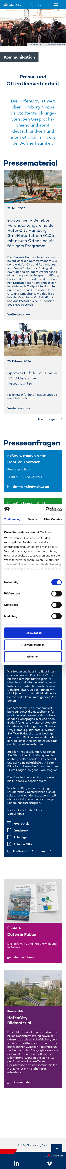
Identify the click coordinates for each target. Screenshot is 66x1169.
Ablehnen (33, 656)
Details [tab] (32, 519)
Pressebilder (22, 1082)
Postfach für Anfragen (29, 851)
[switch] (56, 593)
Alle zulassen (33, 632)
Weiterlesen (15, 314)
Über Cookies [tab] (53, 519)
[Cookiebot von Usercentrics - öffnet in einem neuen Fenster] (46, 509)
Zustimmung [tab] (12, 519)
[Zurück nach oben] (56, 1149)
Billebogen (21, 837)
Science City (23, 844)
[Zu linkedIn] (16, 1164)
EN (39, 5)
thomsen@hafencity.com (31, 486)
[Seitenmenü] (56, 5)
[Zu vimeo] (49, 1164)
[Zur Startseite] (12, 5)
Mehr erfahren (24, 957)
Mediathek (21, 823)
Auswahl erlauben (33, 644)
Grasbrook (21, 830)
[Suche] (33, 5)
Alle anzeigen (47, 419)
